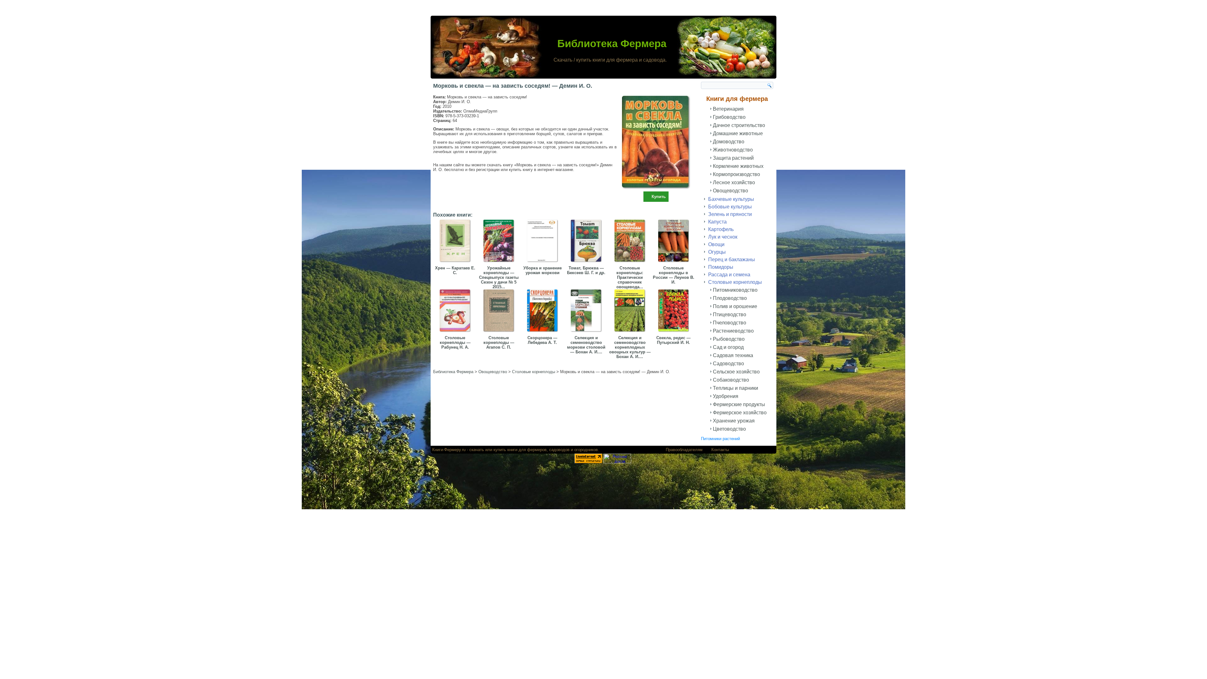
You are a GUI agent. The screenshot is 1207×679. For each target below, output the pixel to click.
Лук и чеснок (722, 237)
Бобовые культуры (730, 206)
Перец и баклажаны (731, 259)
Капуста (717, 221)
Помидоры (720, 267)
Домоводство (728, 141)
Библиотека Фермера (611, 43)
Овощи (716, 244)
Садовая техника (733, 355)
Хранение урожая (734, 420)
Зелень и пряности (730, 214)
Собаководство (731, 380)
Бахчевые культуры (731, 199)
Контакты (720, 449)
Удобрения (725, 396)
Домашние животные (738, 133)
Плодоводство (730, 298)
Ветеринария (728, 109)
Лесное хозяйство (734, 182)
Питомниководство (735, 290)
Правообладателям (684, 449)
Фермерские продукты (739, 404)
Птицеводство (729, 314)
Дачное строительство (739, 125)
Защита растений (733, 158)
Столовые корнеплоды (735, 282)
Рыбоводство (729, 339)
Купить (659, 196)
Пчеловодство (729, 322)
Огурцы (717, 252)
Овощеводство (730, 190)
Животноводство (733, 149)
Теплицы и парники (735, 388)
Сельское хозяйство (736, 371)
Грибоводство (729, 117)
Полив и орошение (735, 306)
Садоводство (728, 363)
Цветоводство (729, 429)
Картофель (721, 229)
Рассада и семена (729, 274)
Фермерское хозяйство (740, 412)
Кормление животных (738, 166)
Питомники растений (720, 438)
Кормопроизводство (736, 174)
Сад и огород (728, 347)
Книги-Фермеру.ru (449, 449)
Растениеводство (733, 331)
